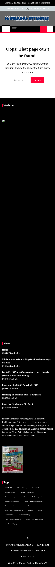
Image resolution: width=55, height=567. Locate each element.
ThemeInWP (41, 563)
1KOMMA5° (8, 488)
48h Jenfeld (35, 488)
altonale (30, 510)
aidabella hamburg (10, 492)
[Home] (6, 29)
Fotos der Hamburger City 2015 (17, 404)
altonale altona (9, 515)
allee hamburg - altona (37, 497)
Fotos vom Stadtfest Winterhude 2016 (20, 385)
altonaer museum (18, 506)
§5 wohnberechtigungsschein (13, 524)
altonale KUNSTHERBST (13, 519)
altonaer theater (32, 506)
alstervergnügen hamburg (12, 501)
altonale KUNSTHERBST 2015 (35, 519)
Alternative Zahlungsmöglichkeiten (33, 501)
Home (5, 350)
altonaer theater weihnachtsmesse (14, 510)
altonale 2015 (41, 510)
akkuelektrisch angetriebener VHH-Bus (16, 497)
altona (6, 506)
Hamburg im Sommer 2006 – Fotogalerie (21, 394)
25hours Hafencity (22, 488)
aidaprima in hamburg (27, 492)
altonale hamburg (24, 515)
